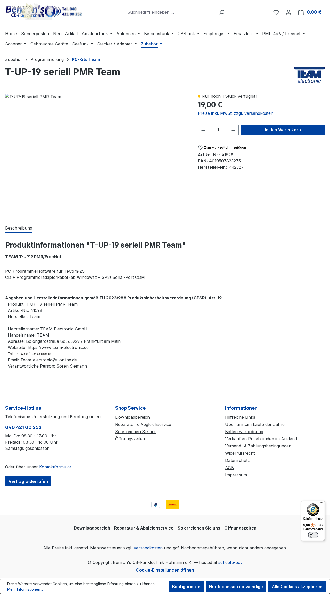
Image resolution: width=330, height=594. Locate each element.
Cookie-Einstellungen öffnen (165, 570)
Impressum (236, 474)
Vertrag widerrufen (28, 481)
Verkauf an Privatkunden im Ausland (261, 438)
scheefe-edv (230, 562)
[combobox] (170, 12)
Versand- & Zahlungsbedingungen (258, 446)
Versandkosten (148, 547)
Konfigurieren (186, 586)
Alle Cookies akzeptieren (297, 586)
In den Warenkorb (283, 129)
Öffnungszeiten (130, 438)
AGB (229, 467)
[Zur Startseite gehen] (43, 11)
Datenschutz (237, 460)
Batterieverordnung (244, 431)
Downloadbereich (132, 417)
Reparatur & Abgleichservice (143, 424)
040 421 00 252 (23, 427)
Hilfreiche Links (240, 417)
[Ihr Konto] (288, 12)
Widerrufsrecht (240, 453)
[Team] (309, 75)
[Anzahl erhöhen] (233, 130)
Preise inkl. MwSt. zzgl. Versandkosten (235, 113)
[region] (96, 153)
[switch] (313, 535)
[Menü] (322, 504)
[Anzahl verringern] (203, 130)
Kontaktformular (55, 466)
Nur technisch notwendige (236, 586)
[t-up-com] (33, 97)
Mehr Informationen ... (25, 589)
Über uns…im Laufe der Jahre (255, 424)
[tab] (18, 228)
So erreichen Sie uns (135, 431)
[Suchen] (222, 12)
